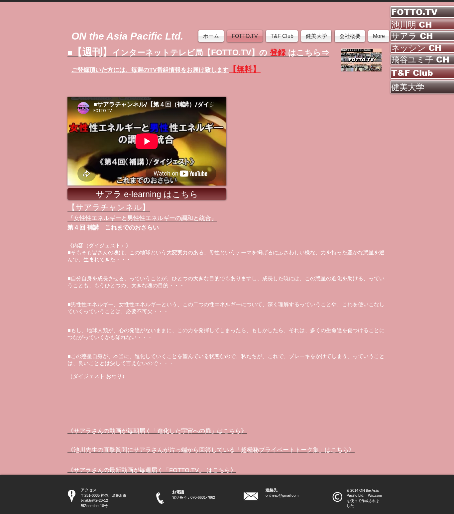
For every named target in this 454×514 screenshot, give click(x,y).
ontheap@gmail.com (282, 495)
